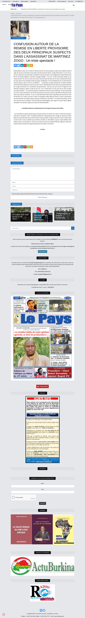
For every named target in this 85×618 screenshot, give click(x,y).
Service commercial (62, 1)
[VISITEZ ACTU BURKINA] (42, 566)
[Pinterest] (25, 65)
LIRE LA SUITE (42, 251)
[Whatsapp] (28, 65)
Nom (42, 489)
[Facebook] (15, 65)
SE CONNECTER (79, 1)
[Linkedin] (21, 65)
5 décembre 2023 (19, 38)
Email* (42, 483)
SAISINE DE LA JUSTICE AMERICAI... (40, 217)
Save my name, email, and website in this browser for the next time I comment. (32, 193)
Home (12, 13)
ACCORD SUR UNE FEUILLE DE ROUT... (20, 217)
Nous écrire (70, 1)
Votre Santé (10, 4)
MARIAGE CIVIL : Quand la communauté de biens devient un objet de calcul (37, 9)
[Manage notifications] (3, 614)
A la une (18, 13)
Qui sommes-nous (6, 1)
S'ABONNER (43, 386)
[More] (31, 65)
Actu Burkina (33, 1)
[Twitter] (18, 65)
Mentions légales (24, 1)
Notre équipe (15, 1)
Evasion (4, 4)
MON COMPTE (52, 1)
